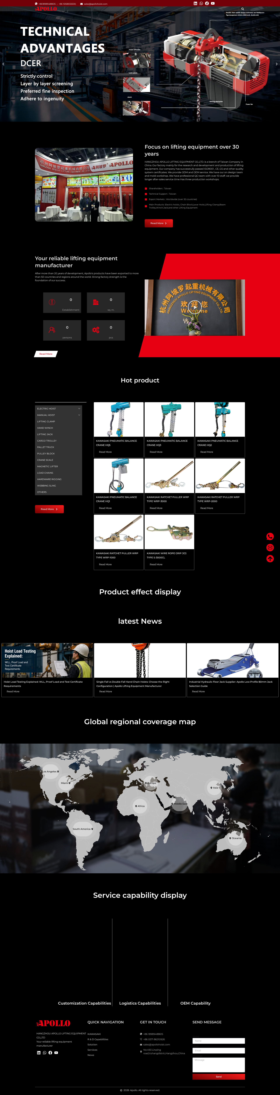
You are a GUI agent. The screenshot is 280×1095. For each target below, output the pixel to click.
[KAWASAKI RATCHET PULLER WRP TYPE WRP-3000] (169, 476)
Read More (105, 452)
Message (197, 1056)
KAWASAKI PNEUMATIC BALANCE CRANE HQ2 (217, 442)
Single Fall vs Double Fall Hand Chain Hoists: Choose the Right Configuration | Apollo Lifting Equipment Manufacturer (132, 683)
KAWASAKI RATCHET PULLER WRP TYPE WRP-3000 (168, 499)
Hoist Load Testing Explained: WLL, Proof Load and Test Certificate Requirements (43, 683)
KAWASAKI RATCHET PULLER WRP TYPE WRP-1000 (117, 555)
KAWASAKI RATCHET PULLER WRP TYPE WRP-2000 (218, 499)
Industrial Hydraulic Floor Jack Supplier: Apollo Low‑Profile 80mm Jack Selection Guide (231, 683)
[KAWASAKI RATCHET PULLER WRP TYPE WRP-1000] (119, 532)
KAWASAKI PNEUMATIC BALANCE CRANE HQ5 (116, 442)
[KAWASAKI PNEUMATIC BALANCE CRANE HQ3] (169, 419)
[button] (242, 8)
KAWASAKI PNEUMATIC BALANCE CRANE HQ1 (116, 499)
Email (195, 1046)
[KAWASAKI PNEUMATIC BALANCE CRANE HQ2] (220, 419)
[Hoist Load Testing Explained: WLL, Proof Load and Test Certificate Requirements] (47, 660)
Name (195, 1036)
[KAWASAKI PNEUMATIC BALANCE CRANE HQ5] (119, 419)
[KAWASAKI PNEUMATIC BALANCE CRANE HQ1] (119, 476)
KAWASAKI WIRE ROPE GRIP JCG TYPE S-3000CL (167, 555)
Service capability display (140, 895)
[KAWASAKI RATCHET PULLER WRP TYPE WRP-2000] (220, 476)
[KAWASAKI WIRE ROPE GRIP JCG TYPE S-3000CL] (169, 532)
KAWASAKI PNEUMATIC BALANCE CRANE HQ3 (167, 442)
